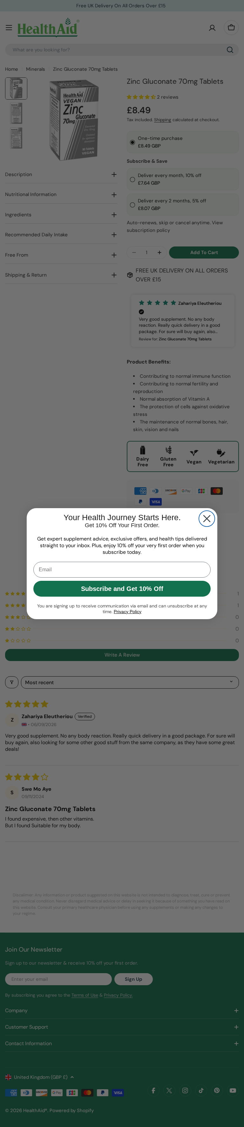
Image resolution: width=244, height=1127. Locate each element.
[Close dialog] (207, 519)
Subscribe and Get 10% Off (122, 588)
